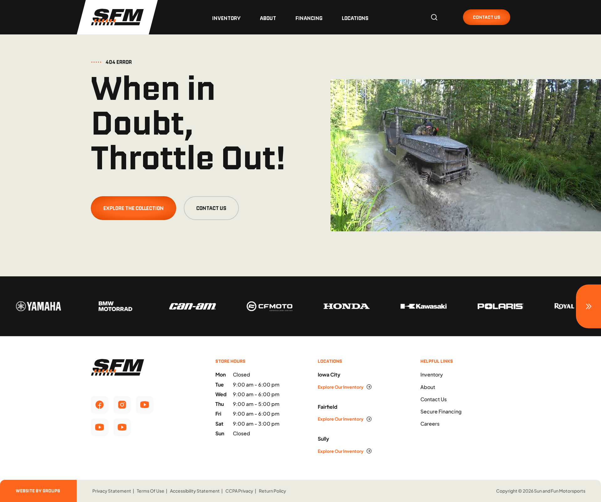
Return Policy (272, 491)
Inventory (226, 18)
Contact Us (211, 208)
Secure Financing (441, 411)
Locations (355, 18)
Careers (429, 423)
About (268, 18)
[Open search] (434, 17)
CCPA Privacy (239, 491)
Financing (308, 18)
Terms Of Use (150, 491)
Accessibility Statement (195, 491)
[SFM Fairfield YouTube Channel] (99, 427)
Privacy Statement (111, 491)
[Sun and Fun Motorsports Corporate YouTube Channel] (144, 404)
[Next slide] (588, 306)
